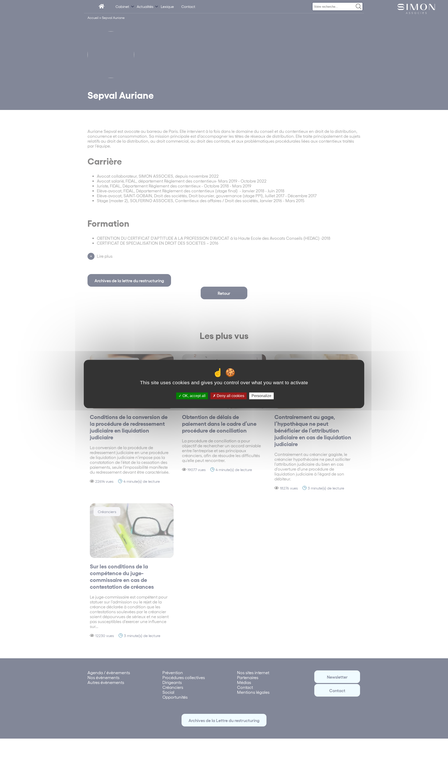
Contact (188, 6)
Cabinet (122, 6)
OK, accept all (194, 396)
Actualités (145, 6)
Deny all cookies (230, 396)
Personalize (261, 396)
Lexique (167, 6)
